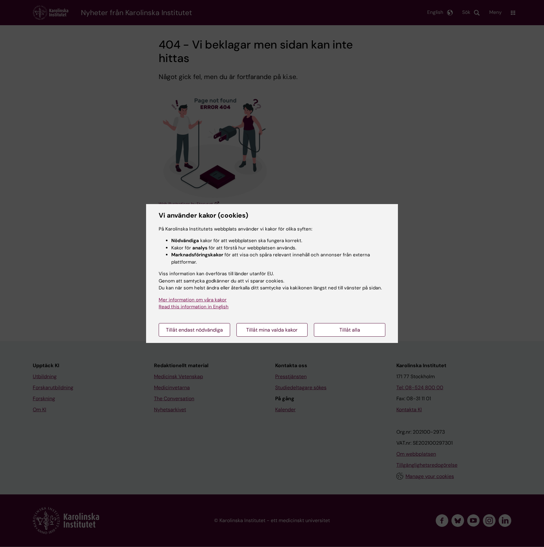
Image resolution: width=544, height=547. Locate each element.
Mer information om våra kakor (193, 300)
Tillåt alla (349, 330)
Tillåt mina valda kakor (272, 330)
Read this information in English (194, 307)
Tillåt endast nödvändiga (194, 330)
